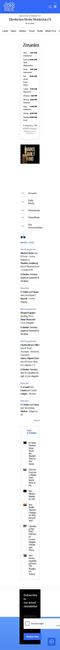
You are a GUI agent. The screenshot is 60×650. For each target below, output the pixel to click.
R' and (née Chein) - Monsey (29, 390)
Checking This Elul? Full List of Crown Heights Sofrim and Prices (32, 538)
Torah (31, 31)
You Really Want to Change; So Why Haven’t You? (32, 512)
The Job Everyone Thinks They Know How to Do (32, 477)
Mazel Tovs (50, 31)
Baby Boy (25, 288)
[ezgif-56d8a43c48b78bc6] (30, 154)
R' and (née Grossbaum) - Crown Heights (30, 296)
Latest (5, 31)
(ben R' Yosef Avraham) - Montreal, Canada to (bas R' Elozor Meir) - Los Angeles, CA (30, 355)
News (13, 31)
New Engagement (28, 250)
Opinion (22, 31)
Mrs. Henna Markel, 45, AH (32, 495)
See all (36, 421)
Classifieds (33, 218)
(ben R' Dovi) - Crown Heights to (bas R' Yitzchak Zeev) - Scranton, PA (30, 261)
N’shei (40, 31)
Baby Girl (24, 384)
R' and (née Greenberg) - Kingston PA (30, 409)
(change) (33, 128)
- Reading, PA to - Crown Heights (29, 317)
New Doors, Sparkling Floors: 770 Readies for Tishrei (33, 564)
